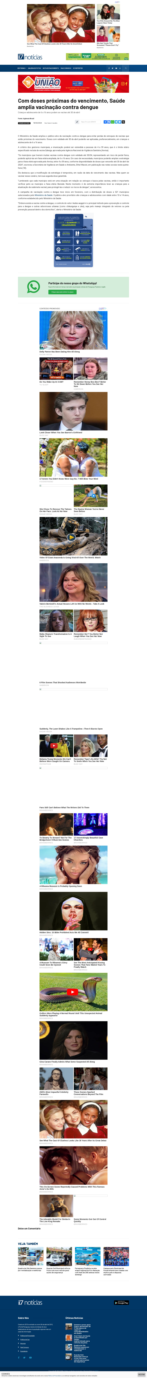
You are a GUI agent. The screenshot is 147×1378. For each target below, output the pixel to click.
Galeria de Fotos (34, 68)
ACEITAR (141, 1375)
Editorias (21, 68)
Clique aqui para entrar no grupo (63, 292)
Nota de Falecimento (51, 68)
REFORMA (23, 1263)
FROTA (50, 1263)
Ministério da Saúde (43, 195)
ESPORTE (108, 1263)
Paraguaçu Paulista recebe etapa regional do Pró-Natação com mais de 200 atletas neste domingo (87, 1271)
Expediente (24, 1351)
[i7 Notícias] (30, 56)
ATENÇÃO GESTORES (24, 123)
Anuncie (23, 1343)
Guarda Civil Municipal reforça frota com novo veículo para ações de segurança (58, 1270)
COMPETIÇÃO (81, 1263)
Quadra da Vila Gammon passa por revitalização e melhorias (30, 1269)
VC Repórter (78, 68)
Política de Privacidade (27, 1336)
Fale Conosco (66, 68)
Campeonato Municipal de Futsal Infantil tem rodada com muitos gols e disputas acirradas (116, 1271)
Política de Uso (25, 1339)
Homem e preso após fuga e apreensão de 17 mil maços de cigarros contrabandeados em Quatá (82, 1329)
